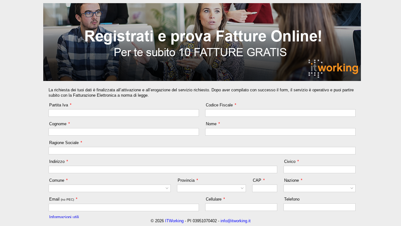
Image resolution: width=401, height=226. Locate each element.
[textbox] (124, 113)
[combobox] (106, 188)
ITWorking (174, 220)
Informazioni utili (64, 217)
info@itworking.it (236, 220)
